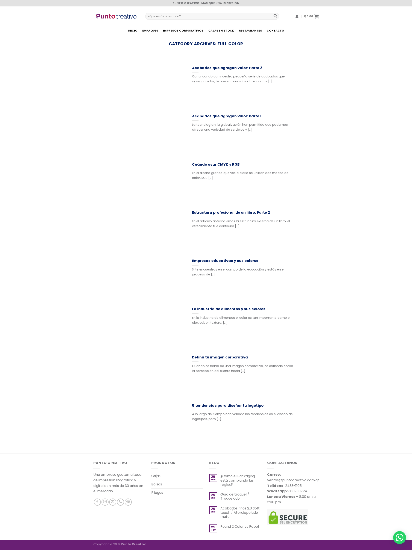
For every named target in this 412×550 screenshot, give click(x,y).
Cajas (156, 475)
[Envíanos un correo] (112, 502)
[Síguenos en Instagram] (105, 502)
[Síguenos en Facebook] (97, 502)
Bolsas (156, 484)
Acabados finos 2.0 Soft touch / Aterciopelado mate (240, 512)
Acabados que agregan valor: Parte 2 (227, 68)
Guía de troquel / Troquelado (234, 496)
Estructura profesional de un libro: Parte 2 (231, 212)
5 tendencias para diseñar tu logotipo (228, 405)
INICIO (133, 30)
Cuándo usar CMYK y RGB (216, 164)
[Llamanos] (120, 502)
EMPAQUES (150, 30)
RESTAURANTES (250, 30)
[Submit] (275, 16)
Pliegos (157, 492)
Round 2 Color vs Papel (239, 526)
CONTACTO (275, 30)
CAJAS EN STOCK (221, 30)
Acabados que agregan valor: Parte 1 (226, 116)
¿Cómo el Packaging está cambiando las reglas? (237, 480)
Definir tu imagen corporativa (220, 357)
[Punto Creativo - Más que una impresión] (116, 16)
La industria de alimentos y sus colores (228, 309)
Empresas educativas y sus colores (225, 260)
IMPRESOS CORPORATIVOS (183, 30)
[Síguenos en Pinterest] (128, 502)
